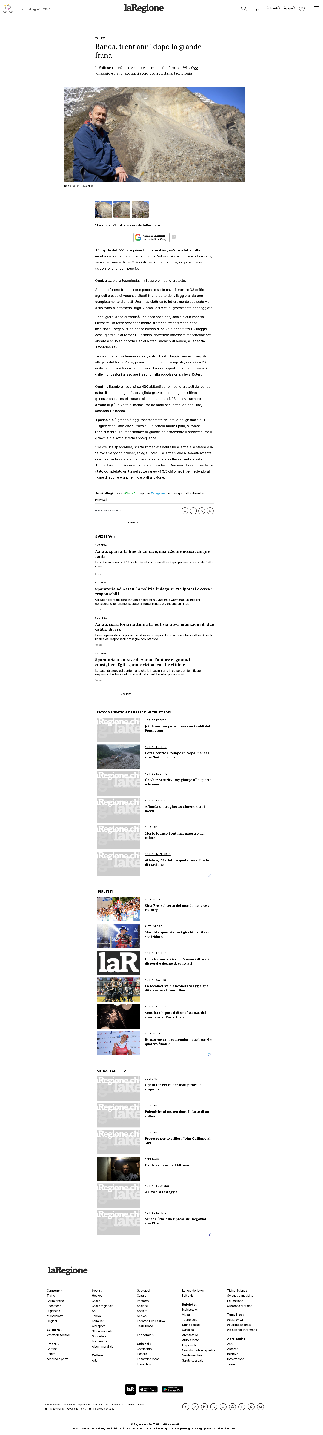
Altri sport (98, 1326)
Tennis (96, 1316)
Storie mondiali (102, 1331)
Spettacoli (143, 1290)
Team (231, 1364)
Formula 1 (98, 1321)
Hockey (97, 1295)
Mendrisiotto (55, 1316)
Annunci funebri (135, 1404)
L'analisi (142, 1354)
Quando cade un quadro (198, 1350)
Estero (52, 1344)
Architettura (190, 1335)
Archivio (232, 1349)
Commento (144, 1349)
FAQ (107, 1404)
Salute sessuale (192, 1360)
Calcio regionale (102, 1306)
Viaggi (186, 1314)
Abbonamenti (52, 1404)
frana (98, 510)
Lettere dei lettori (193, 1290)
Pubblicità (117, 1404)
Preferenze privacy (102, 1408)
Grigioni (52, 1321)
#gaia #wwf (235, 1320)
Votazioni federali (58, 1335)
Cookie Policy (78, 1408)
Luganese (53, 1311)
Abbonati (272, 8)
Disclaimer (69, 1404)
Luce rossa (99, 1341)
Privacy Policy (55, 1408)
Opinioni (143, 1344)
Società (142, 1311)
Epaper (288, 8)
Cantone (53, 1290)
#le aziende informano (242, 1330)
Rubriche (189, 1304)
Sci (94, 1311)
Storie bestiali (191, 1325)
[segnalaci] (258, 8)
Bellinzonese (55, 1301)
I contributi (144, 1364)
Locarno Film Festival (151, 1321)
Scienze (142, 1306)
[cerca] (244, 8)
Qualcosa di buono (240, 1306)
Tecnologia (189, 1320)
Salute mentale (192, 1355)
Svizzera (54, 1330)
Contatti (97, 1404)
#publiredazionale (239, 1325)
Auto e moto (190, 1340)
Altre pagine (236, 1339)
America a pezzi (57, 1359)
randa (107, 510)
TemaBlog (235, 1314)
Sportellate (99, 1336)
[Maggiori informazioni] (174, 237)
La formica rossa (148, 1359)
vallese (116, 510)
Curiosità (188, 1330)
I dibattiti (187, 1295)
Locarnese (54, 1306)
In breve (232, 1354)
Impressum (84, 1404)
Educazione (235, 1301)
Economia (144, 1335)
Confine (52, 1349)
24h (230, 1344)
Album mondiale (102, 1346)
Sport (96, 1290)
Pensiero (143, 1301)
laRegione (151, 225)
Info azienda (235, 1359)
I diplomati (189, 1345)
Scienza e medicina (240, 1295)
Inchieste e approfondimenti (193, 1310)
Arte (95, 1360)
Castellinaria (145, 1326)
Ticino (51, 1295)
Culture (98, 1355)
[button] (185, 1406)
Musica (142, 1316)
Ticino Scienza (237, 1290)
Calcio (96, 1301)
